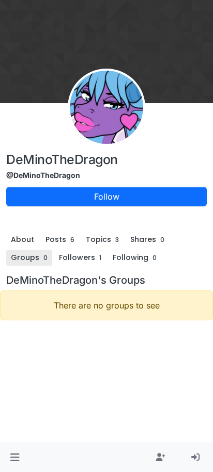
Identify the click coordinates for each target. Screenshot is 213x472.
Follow (106, 196)
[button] (14, 457)
